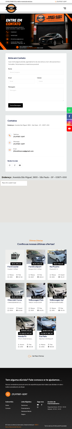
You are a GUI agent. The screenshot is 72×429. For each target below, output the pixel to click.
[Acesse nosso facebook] (69, 116)
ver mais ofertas (38, 356)
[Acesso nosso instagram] (69, 122)
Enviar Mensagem (15, 105)
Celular (39, 78)
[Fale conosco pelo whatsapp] (69, 110)
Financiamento (25, 408)
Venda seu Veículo (26, 411)
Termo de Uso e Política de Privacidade (56, 426)
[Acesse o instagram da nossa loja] (37, 407)
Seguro (23, 414)
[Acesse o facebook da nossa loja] (41, 405)
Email (10, 78)
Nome (10, 69)
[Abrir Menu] (65, 8)
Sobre (7, 405)
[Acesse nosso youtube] (69, 128)
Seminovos (24, 405)
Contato (7, 408)
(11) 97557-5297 (19, 136)
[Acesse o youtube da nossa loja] (38, 405)
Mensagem (11, 87)
